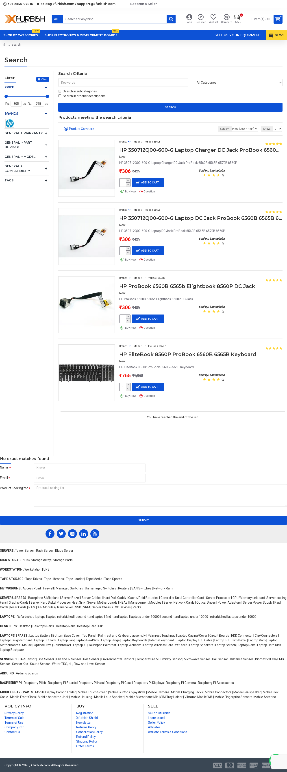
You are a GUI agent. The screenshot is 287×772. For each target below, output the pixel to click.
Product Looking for (14, 488)
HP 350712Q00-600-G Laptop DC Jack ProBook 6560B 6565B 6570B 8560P (201, 218)
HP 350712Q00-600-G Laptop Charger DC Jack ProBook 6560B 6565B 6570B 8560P (201, 150)
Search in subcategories (80, 91)
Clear (44, 79)
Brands (11, 114)
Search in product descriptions (84, 96)
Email (4, 478)
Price (9, 87)
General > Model (20, 157)
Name (4, 467)
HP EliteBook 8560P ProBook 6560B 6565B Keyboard (187, 354)
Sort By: (224, 128)
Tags (8, 180)
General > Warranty (23, 133)
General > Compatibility (17, 168)
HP (129, 141)
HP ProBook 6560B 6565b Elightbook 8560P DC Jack (187, 286)
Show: (267, 128)
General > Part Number (18, 145)
